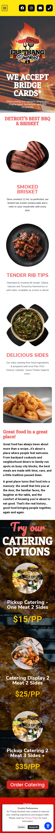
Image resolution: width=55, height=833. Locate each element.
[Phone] (49, 8)
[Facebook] (22, 8)
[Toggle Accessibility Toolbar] (48, 826)
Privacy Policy (31, 818)
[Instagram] (31, 8)
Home (27, 804)
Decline (21, 827)
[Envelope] (40, 8)
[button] (5, 8)
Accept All (33, 827)
